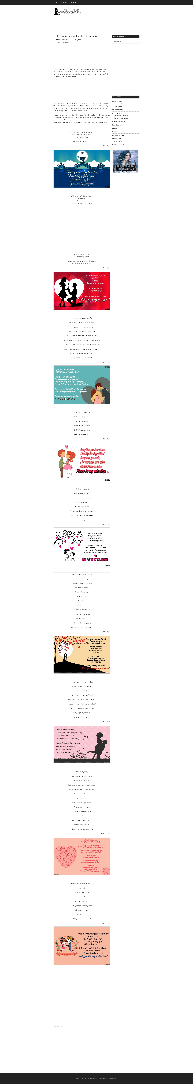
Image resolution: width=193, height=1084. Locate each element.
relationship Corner (118, 135)
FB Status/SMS (117, 110)
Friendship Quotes (120, 104)
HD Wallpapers (117, 113)
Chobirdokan (68, 11)
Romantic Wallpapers (121, 118)
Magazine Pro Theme (90, 1078)
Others (114, 128)
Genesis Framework (102, 1078)
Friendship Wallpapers (121, 116)
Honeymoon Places (118, 121)
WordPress (111, 1078)
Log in (116, 1078)
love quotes (118, 106)
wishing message (118, 144)
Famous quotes (117, 101)
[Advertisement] (112, 18)
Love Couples (116, 125)
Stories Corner (117, 139)
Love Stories (118, 141)
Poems (61, 1026)
